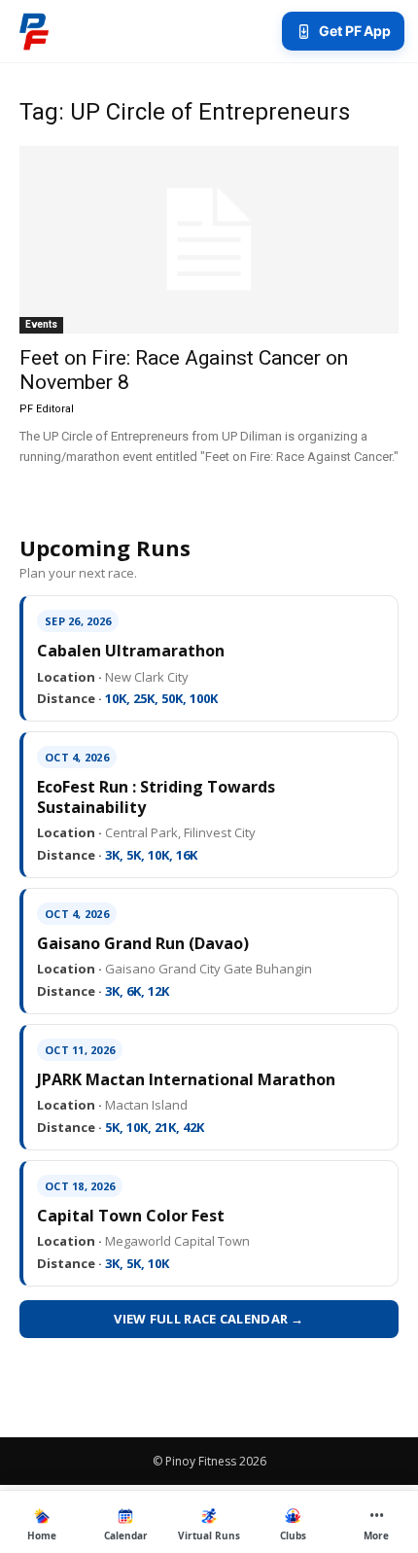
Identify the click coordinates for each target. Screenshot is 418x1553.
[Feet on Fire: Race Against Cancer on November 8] (209, 240)
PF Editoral (46, 409)
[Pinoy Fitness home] (34, 31)
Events (41, 324)
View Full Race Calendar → (209, 1318)
